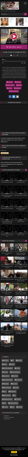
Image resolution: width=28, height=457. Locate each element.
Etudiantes (6, 383)
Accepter (14, 452)
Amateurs (20, 360)
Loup (5, 391)
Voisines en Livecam (9, 417)
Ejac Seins (15, 376)
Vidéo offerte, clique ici (14, 47)
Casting (18, 368)
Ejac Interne (6, 376)
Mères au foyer (7, 395)
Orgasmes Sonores (8, 399)
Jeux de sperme (7, 387)
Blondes (19, 85)
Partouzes (18, 399)
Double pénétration (16, 372)
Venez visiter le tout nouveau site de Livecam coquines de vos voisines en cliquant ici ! (12, 164)
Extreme (10, 88)
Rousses (5, 407)
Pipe (5, 403)
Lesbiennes (18, 88)
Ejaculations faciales (8, 379)
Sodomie (20, 407)
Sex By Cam (7, 418)
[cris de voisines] (11, 6)
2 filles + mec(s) (10, 85)
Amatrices (6, 415)
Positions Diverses (14, 403)
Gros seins (15, 383)
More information (14, 454)
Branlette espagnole (8, 368)
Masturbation (13, 391)
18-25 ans (10, 82)
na (14, 395)
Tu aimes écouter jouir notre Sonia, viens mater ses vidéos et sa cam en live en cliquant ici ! (13, 139)
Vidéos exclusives (14, 91)
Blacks (5, 364)
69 (12, 360)
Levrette (16, 387)
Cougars (5, 372)
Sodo (13, 407)
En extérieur (18, 379)
